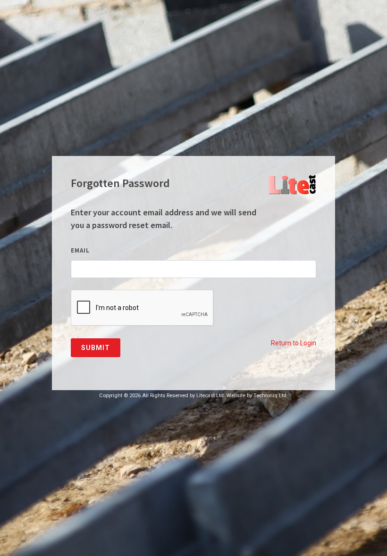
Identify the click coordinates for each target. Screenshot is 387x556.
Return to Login (293, 343)
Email (80, 250)
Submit (95, 348)
